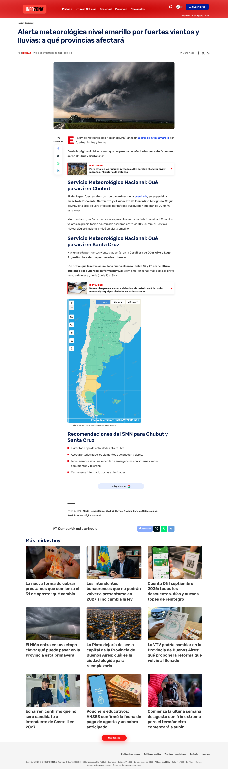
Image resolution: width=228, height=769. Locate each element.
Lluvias (119, 511)
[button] (170, 7)
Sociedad (29, 23)
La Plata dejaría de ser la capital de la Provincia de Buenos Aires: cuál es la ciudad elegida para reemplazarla (111, 655)
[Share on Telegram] (171, 529)
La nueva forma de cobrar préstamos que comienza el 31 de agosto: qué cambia (52, 589)
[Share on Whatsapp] (208, 53)
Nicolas (26, 53)
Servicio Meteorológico (145, 511)
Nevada (128, 511)
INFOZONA (52, 762)
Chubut (110, 511)
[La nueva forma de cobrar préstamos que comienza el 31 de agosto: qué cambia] (53, 562)
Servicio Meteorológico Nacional (84, 515)
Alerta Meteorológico (94, 511)
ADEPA (166, 762)
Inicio (20, 23)
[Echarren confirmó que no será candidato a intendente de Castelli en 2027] (53, 690)
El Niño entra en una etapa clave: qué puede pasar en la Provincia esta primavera (53, 650)
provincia (140, 196)
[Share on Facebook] (198, 53)
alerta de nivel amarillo (153, 138)
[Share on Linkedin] (58, 170)
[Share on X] (203, 53)
